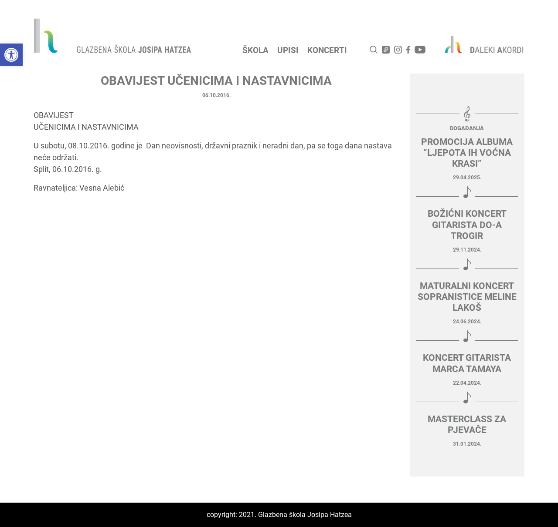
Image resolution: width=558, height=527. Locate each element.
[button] (11, 55)
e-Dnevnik (386, 50)
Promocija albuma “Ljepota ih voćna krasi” (467, 153)
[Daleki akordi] (479, 44)
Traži (374, 50)
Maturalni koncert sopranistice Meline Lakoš (467, 297)
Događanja (467, 128)
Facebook (408, 50)
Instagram (398, 50)
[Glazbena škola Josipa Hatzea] (114, 38)
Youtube (420, 50)
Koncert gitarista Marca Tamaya (467, 363)
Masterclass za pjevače (467, 424)
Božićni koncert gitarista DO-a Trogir (467, 224)
